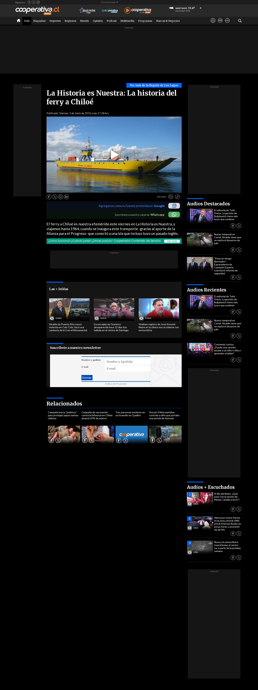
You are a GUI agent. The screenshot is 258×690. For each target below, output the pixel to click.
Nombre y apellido (91, 360)
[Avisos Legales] (213, 23)
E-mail (84, 367)
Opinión (98, 20)
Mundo (84, 20)
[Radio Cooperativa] (137, 10)
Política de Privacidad (116, 383)
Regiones (70, 20)
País (26, 20)
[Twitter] (33, 2)
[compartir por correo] (170, 196)
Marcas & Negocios (168, 20)
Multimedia (127, 20)
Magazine (39, 20)
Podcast (112, 20)
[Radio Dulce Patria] (87, 10)
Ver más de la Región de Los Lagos (154, 85)
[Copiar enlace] (177, 196)
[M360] (220, 23)
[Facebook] (29, 2)
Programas (145, 20)
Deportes (55, 20)
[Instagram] (38, 2)
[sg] (227, 23)
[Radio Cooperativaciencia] (109, 10)
